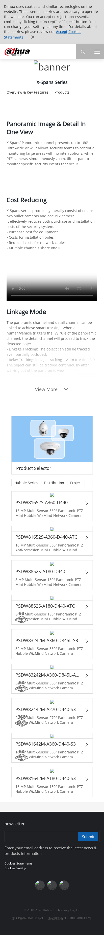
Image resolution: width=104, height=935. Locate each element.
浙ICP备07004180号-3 (27, 918)
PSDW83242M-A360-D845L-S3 (46, 640)
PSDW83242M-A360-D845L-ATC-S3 (48, 675)
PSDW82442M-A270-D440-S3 (45, 709)
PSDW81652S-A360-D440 (41, 502)
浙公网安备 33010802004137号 (70, 918)
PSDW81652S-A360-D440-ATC (46, 537)
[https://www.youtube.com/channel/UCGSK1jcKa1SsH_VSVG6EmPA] (52, 885)
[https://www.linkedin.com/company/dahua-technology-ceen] (64, 885)
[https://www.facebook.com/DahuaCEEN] (40, 885)
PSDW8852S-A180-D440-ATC (44, 606)
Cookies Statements (19, 863)
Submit (88, 836)
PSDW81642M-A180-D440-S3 (45, 778)
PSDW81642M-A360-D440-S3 (45, 744)
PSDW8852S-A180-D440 (40, 571)
